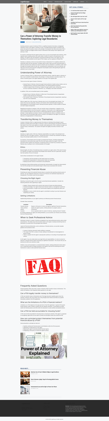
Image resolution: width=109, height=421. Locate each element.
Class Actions (67, 1)
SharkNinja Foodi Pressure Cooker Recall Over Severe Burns (80, 23)
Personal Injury (58, 1)
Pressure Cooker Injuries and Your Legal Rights (78, 19)
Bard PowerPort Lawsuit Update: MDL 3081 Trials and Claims (79, 33)
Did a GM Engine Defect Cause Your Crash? (79, 16)
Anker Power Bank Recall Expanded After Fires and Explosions (79, 26)
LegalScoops (24, 2)
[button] (87, 1)
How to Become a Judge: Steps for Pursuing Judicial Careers (45, 379)
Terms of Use (46, 407)
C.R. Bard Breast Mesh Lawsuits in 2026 (78, 10)
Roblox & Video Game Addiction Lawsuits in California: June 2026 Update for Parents (79, 30)
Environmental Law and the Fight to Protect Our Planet (44, 386)
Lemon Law (75, 1)
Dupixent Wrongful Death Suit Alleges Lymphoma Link (78, 13)
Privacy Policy (47, 406)
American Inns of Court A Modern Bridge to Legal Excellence (45, 372)
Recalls (50, 1)
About (45, 1)
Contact (82, 1)
